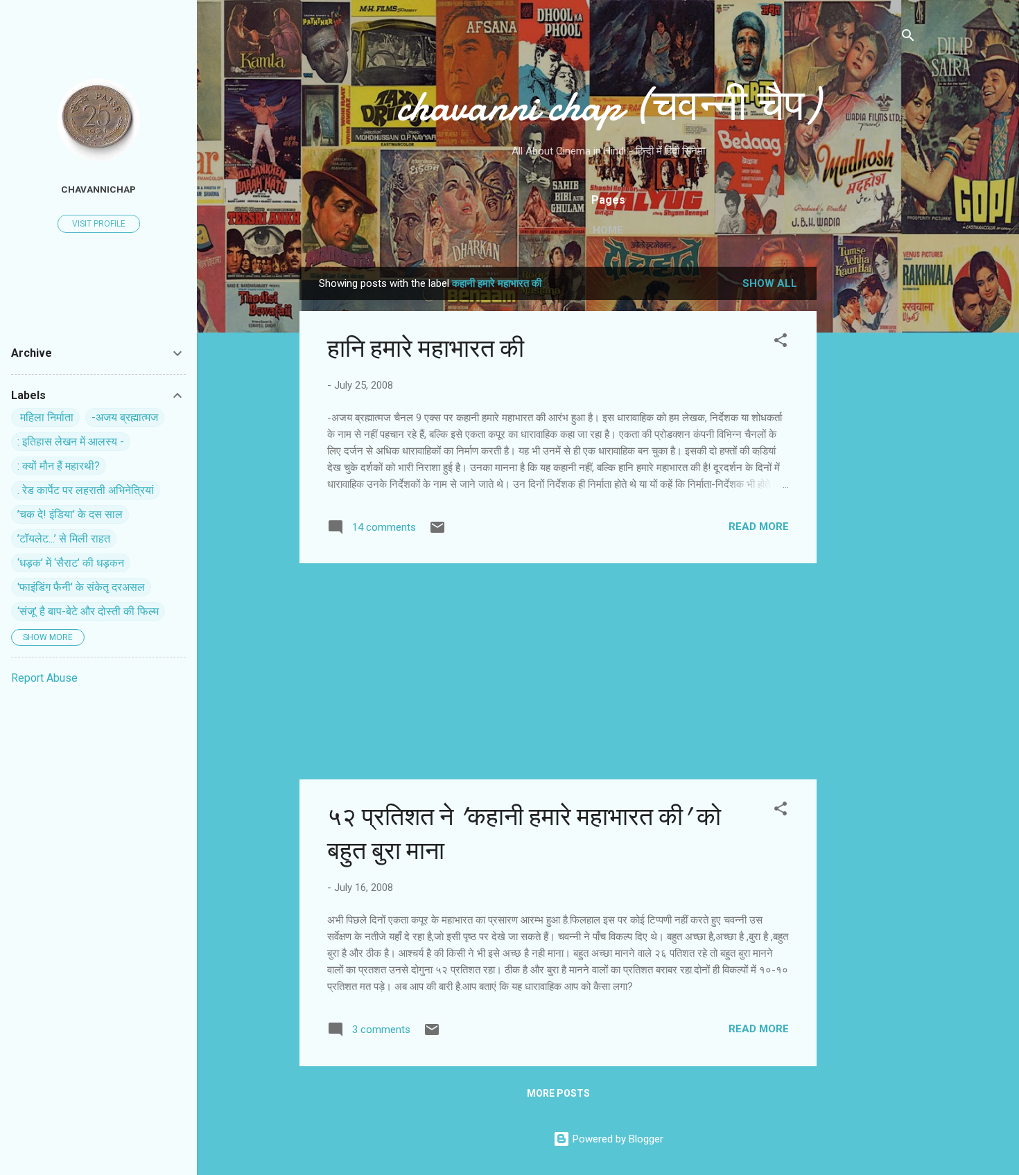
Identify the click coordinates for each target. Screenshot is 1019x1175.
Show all (769, 283)
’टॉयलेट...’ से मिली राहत (63, 538)
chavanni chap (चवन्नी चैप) (608, 106)
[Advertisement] (872, 474)
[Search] (908, 38)
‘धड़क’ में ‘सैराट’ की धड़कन (70, 562)
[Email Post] (437, 532)
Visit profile (98, 224)
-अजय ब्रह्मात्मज (125, 417)
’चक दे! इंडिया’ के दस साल (70, 514)
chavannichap (98, 189)
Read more (759, 526)
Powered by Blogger (616, 1139)
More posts (558, 1093)
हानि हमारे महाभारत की (425, 349)
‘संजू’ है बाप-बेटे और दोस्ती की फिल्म (88, 611)
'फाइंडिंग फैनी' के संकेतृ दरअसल (81, 587)
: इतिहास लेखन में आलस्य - (70, 441)
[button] (780, 342)
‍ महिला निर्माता (45, 417)
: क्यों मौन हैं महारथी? (58, 465)
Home (608, 230)
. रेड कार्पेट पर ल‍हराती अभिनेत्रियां (85, 490)
